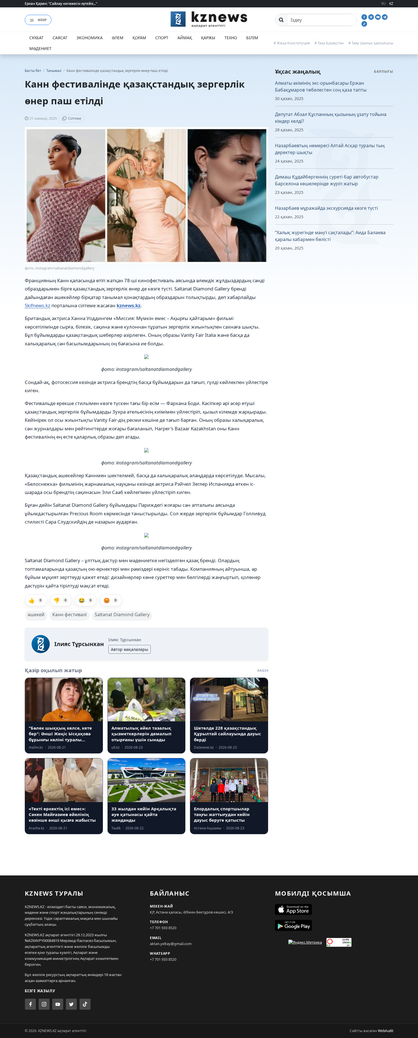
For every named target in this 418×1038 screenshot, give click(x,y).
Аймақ (184, 37)
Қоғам (139, 37)
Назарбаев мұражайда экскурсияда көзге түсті (326, 208)
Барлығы (383, 71)
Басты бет (33, 70)
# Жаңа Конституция (292, 42)
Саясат (60, 37)
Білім (252, 37)
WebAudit (385, 1030)
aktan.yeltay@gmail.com (171, 943)
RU (383, 3)
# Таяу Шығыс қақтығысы (370, 42)
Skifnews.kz (37, 305)
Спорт (161, 37)
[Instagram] (371, 16)
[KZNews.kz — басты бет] (209, 19)
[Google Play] (334, 925)
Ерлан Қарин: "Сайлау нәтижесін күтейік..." (61, 3)
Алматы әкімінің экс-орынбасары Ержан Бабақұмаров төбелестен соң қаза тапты (321, 86)
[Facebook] (364, 16)
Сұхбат (36, 37)
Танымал (54, 70)
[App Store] (334, 909)
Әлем (117, 37)
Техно (230, 37)
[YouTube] (378, 16)
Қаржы (208, 37)
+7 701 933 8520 (163, 927)
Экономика (89, 37)
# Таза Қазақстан (329, 42)
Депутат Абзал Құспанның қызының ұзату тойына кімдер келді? (330, 117)
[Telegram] (385, 16)
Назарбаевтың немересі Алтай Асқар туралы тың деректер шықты (330, 148)
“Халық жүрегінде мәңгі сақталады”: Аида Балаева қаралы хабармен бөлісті (330, 235)
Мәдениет (40, 48)
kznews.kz (128, 305)
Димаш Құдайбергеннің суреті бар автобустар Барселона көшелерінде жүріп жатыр (326, 180)
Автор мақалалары (129, 649)
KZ (391, 3)
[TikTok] (364, 23)
